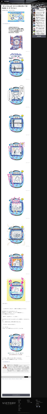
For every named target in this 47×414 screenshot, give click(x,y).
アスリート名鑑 (29, 402)
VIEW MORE (39, 36)
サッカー (13, 3)
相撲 (23, 3)
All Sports (33, 3)
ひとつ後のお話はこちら (6, 361)
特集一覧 (28, 401)
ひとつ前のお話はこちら (6, 23)
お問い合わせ (38, 401)
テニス (28, 3)
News (38, 3)
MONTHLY (42, 8)
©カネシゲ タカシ (28, 51)
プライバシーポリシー (39, 402)
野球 (8, 3)
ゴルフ (18, 3)
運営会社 (37, 403)
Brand (43, 3)
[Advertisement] (23, 386)
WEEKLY (35, 8)
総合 (3, 3)
